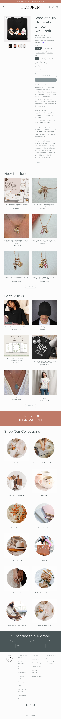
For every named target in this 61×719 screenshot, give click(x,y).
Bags (44, 560)
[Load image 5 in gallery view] (24, 46)
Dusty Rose (40, 52)
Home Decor (16, 528)
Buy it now (46, 80)
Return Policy (36, 666)
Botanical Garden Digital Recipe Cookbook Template (16, 359)
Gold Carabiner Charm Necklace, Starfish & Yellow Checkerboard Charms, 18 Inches (16, 242)
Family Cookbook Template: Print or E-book (16, 205)
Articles (20, 699)
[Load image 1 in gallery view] (10, 46)
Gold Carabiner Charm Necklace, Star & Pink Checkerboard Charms (44, 278)
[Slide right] (28, 46)
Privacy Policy (36, 663)
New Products (15, 463)
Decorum (32, 715)
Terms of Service (35, 671)
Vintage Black (49, 48)
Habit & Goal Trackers (15, 625)
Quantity (37, 66)
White (50, 52)
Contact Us (35, 659)
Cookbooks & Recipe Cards (43, 463)
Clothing (21, 682)
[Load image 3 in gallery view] (15, 46)
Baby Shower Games (43, 593)
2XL (37, 62)
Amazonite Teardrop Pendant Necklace (16, 397)
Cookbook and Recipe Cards (22, 656)
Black (38, 48)
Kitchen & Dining (15, 495)
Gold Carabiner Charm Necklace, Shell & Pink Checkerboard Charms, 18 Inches (44, 241)
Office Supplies (43, 528)
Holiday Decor (22, 695)
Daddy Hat (44, 327)
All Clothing (15, 560)
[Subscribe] (43, 646)
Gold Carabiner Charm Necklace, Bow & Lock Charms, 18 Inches (44, 205)
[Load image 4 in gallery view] (20, 46)
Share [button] (38, 162)
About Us (35, 655)
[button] (3, 7)
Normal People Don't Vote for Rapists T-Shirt (44, 397)
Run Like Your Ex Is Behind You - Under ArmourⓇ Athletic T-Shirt (44, 362)
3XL (44, 62)
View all (30, 286)
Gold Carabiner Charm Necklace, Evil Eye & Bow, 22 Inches (16, 278)
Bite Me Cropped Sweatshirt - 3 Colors (16, 327)
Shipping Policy (37, 676)
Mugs (43, 495)
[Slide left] (6, 46)
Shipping (37, 37)
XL (53, 58)
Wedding (15, 593)
